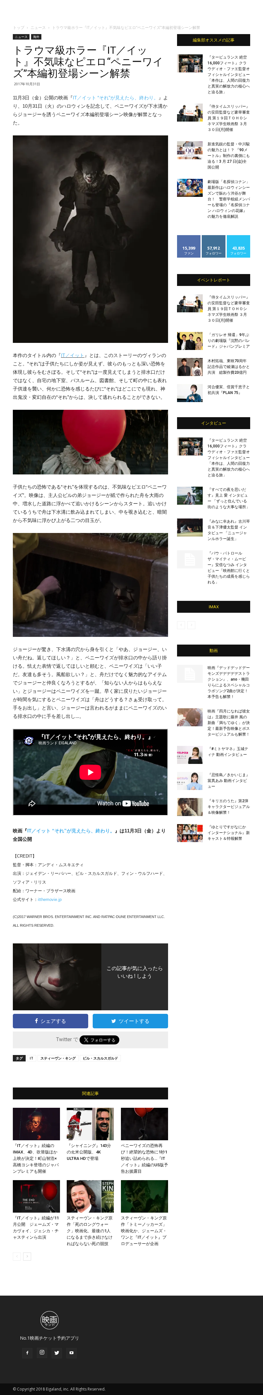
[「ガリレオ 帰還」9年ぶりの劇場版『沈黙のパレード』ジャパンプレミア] (190, 341)
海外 (36, 36)
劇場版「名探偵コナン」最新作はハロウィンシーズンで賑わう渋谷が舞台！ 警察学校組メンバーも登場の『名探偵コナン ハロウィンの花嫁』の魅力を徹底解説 (229, 199)
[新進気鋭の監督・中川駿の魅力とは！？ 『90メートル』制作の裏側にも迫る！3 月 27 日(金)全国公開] (190, 150)
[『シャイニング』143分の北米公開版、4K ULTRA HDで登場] (90, 1124)
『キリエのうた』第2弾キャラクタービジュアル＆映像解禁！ (229, 807)
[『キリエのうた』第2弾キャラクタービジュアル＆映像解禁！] (190, 807)
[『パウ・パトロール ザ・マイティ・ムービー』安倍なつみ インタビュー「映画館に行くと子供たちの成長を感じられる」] (190, 559)
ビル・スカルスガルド (100, 1058)
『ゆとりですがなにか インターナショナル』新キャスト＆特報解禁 (229, 833)
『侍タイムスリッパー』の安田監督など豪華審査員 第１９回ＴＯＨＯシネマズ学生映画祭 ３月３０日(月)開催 (229, 118)
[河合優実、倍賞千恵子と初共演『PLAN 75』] (190, 393)
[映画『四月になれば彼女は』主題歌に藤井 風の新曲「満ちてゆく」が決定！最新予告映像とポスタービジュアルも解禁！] (190, 717)
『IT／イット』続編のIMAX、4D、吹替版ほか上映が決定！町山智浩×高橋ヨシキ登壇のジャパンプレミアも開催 (36, 1158)
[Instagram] (42, 1353)
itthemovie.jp (50, 899)
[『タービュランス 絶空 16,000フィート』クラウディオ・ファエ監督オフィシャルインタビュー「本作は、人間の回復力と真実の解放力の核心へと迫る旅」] (190, 63)
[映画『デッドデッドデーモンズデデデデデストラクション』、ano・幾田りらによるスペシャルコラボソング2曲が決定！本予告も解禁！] (190, 674)
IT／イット (72, 355)
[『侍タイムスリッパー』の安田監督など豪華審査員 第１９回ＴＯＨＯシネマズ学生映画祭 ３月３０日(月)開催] (190, 113)
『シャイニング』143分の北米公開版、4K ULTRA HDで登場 (89, 1152)
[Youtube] (71, 1353)
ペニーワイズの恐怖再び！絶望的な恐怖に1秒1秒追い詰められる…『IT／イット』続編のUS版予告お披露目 (144, 1158)
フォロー (214, 237)
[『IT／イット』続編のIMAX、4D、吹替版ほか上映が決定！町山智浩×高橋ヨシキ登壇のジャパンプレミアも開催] (36, 1124)
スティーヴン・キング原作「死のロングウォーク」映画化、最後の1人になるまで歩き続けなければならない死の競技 (90, 1231)
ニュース (38, 27)
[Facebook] (27, 1353)
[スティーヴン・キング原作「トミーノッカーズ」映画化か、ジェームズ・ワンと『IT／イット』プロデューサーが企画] (144, 1196)
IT (31, 1058)
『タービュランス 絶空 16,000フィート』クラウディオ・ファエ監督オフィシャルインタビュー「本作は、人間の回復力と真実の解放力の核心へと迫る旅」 (229, 74)
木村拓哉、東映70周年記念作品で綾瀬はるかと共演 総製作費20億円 (229, 367)
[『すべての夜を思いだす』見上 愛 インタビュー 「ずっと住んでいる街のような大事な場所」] (190, 496)
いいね (189, 237)
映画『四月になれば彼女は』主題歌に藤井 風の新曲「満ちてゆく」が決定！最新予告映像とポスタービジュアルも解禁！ (229, 723)
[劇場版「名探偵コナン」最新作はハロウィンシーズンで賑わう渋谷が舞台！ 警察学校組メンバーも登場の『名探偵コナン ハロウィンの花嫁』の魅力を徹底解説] (190, 188)
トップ (18, 27)
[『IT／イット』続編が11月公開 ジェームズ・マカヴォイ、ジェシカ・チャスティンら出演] (36, 1196)
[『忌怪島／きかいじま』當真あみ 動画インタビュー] (190, 781)
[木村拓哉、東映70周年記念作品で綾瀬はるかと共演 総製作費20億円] (190, 367)
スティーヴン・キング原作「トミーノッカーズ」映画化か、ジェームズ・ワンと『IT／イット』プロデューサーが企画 (144, 1231)
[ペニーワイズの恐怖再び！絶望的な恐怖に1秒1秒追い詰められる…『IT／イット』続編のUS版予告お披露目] (144, 1124)
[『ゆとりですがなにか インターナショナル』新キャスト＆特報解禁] (190, 833)
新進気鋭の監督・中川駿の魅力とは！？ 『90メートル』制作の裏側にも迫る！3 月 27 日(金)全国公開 (229, 156)
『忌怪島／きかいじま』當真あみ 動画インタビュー (229, 781)
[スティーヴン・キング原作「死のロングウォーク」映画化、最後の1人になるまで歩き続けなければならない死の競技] (90, 1196)
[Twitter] (57, 1353)
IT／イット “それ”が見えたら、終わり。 (115, 97)
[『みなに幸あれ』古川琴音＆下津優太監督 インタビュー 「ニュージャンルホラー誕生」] (190, 528)
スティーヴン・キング (58, 1058)
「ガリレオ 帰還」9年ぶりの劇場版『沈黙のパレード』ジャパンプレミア (229, 341)
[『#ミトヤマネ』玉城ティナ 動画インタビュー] (190, 755)
